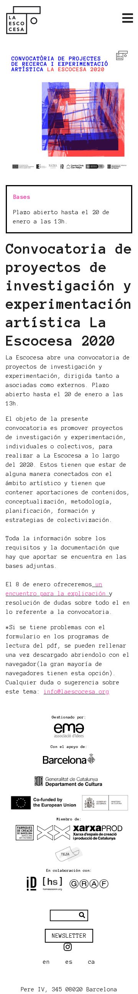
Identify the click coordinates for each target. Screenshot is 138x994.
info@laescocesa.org (76, 692)
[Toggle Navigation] (127, 18)
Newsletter (69, 936)
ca (91, 962)
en (46, 962)
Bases (21, 197)
